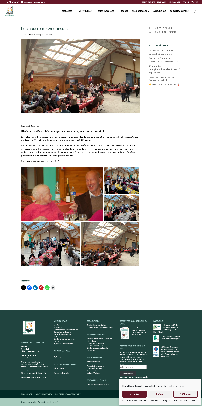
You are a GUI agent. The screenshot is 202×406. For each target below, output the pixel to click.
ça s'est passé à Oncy (42, 34)
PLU (55, 336)
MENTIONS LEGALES (44, 394)
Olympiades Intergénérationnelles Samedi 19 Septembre (164, 69)
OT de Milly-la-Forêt (95, 345)
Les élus (57, 325)
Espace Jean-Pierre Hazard (98, 384)
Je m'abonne (128, 373)
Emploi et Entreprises (96, 366)
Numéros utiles (93, 361)
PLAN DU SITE (26, 394)
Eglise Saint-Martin (95, 343)
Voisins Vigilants (94, 373)
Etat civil (58, 327)
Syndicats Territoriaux (63, 343)
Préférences (185, 394)
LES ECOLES (161, 2)
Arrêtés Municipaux (62, 334)
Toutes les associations (97, 325)
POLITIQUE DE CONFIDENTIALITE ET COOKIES (140, 400)
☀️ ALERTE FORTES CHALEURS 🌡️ (164, 84)
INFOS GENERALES (139, 11)
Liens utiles (91, 350)
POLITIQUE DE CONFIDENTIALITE (68, 394)
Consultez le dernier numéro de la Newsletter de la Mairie (139, 331)
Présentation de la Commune (99, 338)
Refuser (160, 394)
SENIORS (124, 11)
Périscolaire (59, 368)
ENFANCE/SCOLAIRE (106, 11)
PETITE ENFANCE (148, 2)
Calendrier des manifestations (100, 327)
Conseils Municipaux (62, 332)
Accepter (134, 394)
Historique (91, 341)
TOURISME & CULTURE (179, 11)
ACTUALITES (67, 11)
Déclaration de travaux (64, 338)
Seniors (57, 354)
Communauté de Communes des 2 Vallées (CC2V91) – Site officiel (166, 328)
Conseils (57, 370)
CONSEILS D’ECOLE (190, 2)
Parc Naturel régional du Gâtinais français (171, 337)
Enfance (57, 357)
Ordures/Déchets (94, 368)
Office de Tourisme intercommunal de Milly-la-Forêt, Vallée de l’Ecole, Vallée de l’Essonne (170, 352)
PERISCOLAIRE (174, 2)
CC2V (56, 341)
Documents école (61, 373)
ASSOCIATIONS (159, 11)
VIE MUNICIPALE (85, 11)
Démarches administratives (66, 329)
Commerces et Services (97, 363)
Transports (92, 370)
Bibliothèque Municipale (97, 348)
